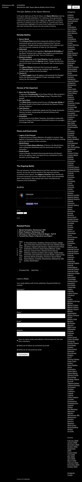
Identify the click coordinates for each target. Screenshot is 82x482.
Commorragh (72, 107)
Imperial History (73, 253)
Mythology (71, 323)
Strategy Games (73, 379)
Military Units (72, 319)
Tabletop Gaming (73, 385)
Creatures (71, 117)
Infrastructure (72, 281)
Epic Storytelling (73, 147)
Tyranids (38, 259)
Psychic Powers (73, 343)
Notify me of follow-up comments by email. (33, 345)
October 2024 (72, 467)
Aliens (69, 35)
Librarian (29, 194)
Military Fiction (72, 305)
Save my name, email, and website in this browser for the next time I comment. (40, 340)
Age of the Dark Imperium (33, 245)
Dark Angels (48, 253)
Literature (71, 295)
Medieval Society (73, 301)
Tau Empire (71, 387)
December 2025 (73, 445)
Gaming (70, 213)
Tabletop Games (73, 383)
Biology (70, 65)
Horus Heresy (72, 237)
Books (69, 73)
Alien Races (71, 31)
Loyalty (70, 299)
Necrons (70, 325)
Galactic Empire (73, 197)
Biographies (71, 61)
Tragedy (70, 393)
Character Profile (73, 103)
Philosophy (71, 329)
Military (70, 303)
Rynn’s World (56, 257)
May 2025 (71, 457)
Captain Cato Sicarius (39, 247)
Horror (69, 235)
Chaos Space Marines (47, 249)
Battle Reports (72, 53)
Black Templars (73, 67)
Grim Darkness (72, 221)
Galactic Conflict (73, 195)
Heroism (70, 227)
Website (20, 330)
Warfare (70, 413)
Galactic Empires (73, 199)
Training (70, 395)
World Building (72, 427)
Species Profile (72, 375)
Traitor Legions (72, 397)
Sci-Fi (69, 357)
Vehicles (70, 405)
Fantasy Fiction (72, 153)
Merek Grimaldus (37, 257)
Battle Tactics (72, 55)
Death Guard (58, 253)
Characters (71, 105)
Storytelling (71, 377)
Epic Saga (71, 145)
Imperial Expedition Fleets (71, 243)
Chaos (69, 87)
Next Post (34, 270)
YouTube (70, 431)
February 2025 (72, 463)
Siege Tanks (71, 361)
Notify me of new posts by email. (30, 350)
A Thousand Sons (30, 243)
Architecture (72, 41)
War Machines (72, 409)
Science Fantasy (73, 359)
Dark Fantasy (21, 248)
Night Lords (71, 327)
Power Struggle (73, 339)
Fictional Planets (73, 169)
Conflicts (70, 109)
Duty (69, 129)
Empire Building (73, 139)
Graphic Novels (72, 219)
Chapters (70, 97)
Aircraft (70, 23)
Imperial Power (72, 271)
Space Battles (72, 365)
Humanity (70, 239)
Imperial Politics (73, 269)
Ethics (69, 151)
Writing (70, 429)
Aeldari (60, 243)
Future (69, 183)
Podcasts (70, 333)
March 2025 (71, 461)
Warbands (71, 411)
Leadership (71, 287)
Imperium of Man (73, 273)
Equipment (71, 149)
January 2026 (72, 443)
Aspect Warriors (73, 45)
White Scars (71, 425)
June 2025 (71, 455)
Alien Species (72, 33)
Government (71, 217)
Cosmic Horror (72, 115)
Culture (70, 119)
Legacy (70, 289)
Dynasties (70, 131)
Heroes (70, 225)
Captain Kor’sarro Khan (56, 247)
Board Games (72, 71)
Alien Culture (72, 29)
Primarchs (71, 341)
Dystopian (71, 133)
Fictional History (73, 167)
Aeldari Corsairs (73, 19)
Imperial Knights (73, 263)
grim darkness (37, 255)
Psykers (70, 347)
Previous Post (24, 270)
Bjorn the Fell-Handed (51, 245)
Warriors (70, 421)
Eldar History (72, 137)
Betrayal (70, 59)
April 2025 (71, 459)
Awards (70, 51)
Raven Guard (72, 349)
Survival (70, 381)
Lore (69, 297)
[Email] (35, 204)
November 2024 (73, 465)
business (70, 77)
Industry (70, 275)
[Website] (37, 204)
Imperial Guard (72, 251)
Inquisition (71, 283)
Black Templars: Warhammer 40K (31, 232)
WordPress (27, 479)
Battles (70, 57)
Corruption (71, 113)
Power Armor (72, 337)
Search (69, 5)
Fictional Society (73, 171)
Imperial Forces (73, 249)
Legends (70, 291)
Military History (73, 307)
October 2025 (72, 447)
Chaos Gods (71, 89)
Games (69, 207)
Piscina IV (47, 257)
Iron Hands (71, 285)
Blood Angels (72, 69)
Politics (70, 335)
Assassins (71, 47)
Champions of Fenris (31, 249)
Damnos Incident (38, 253)
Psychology (71, 345)
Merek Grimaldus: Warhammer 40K (32, 230)
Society (70, 363)
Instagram (71, 473)
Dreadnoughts (72, 127)
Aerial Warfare (72, 21)
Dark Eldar (71, 123)
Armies (70, 43)
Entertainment (72, 143)
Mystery (70, 321)
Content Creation (73, 111)
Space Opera (72, 371)
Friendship (71, 181)
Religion (70, 355)
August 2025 (72, 453)
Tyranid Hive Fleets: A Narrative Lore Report (35, 236)
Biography (71, 63)
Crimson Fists (36, 251)
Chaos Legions (72, 91)
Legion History (72, 293)
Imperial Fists (72, 247)
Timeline (70, 389)
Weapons (70, 423)
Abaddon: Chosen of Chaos (47, 243)
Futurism (70, 185)
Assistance (71, 49)
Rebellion (70, 351)
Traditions (71, 391)
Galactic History (73, 205)
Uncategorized (72, 403)
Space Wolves (29, 259)
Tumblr (70, 475)
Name (19, 312)
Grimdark (70, 223)
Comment (21, 289)
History (70, 229)
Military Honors (73, 309)
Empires (70, 141)
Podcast (70, 331)
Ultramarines (46, 259)
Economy (70, 135)
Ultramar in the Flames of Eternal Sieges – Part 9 (37, 234)
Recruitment (71, 353)
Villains (70, 407)
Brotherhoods (72, 75)
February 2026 (72, 441)
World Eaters (34, 261)
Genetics (70, 215)
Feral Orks (28, 255)
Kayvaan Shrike (49, 255)
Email (19, 321)
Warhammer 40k (73, 415)
